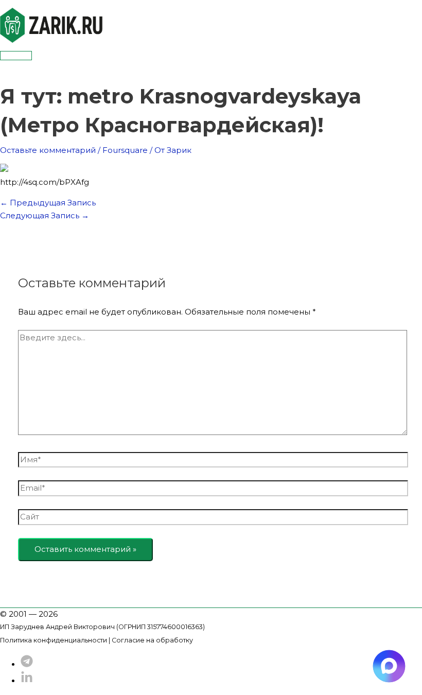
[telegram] (27, 664)
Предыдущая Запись (48, 202)
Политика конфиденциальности (53, 640)
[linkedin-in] (27, 681)
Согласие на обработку (152, 640)
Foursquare (125, 150)
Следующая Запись (44, 215)
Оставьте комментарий (48, 150)
